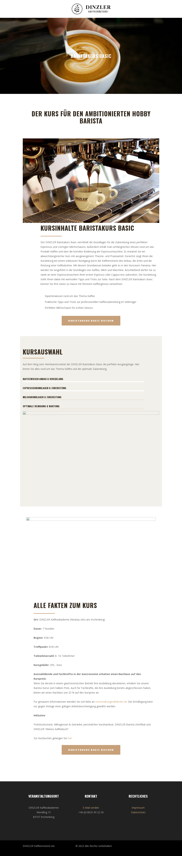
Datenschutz (138, 812)
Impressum (138, 807)
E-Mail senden (91, 807)
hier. (70, 738)
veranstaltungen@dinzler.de (111, 701)
